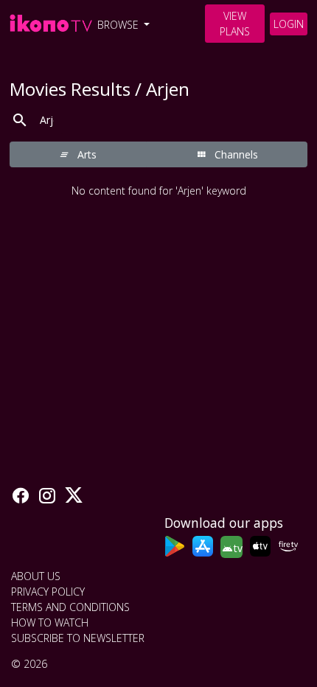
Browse (119, 25)
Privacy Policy (48, 592)
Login (289, 24)
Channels (235, 154)
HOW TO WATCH (49, 622)
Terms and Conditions (70, 607)
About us (35, 576)
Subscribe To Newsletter (77, 638)
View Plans (235, 23)
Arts (85, 154)
